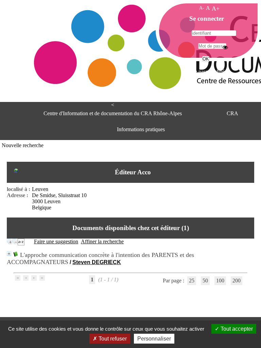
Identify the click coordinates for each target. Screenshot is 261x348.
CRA (232, 113)
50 (205, 280)
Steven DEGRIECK (96, 262)
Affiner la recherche (102, 241)
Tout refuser (112, 339)
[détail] (9, 253)
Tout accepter (236, 329)
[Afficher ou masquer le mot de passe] (225, 47)
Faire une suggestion (56, 241)
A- (201, 8)
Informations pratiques (141, 129)
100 (220, 280)
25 (191, 280)
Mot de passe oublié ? (205, 71)
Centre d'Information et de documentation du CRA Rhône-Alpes (113, 113)
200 (236, 280)
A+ (216, 8)
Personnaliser (154, 339)
